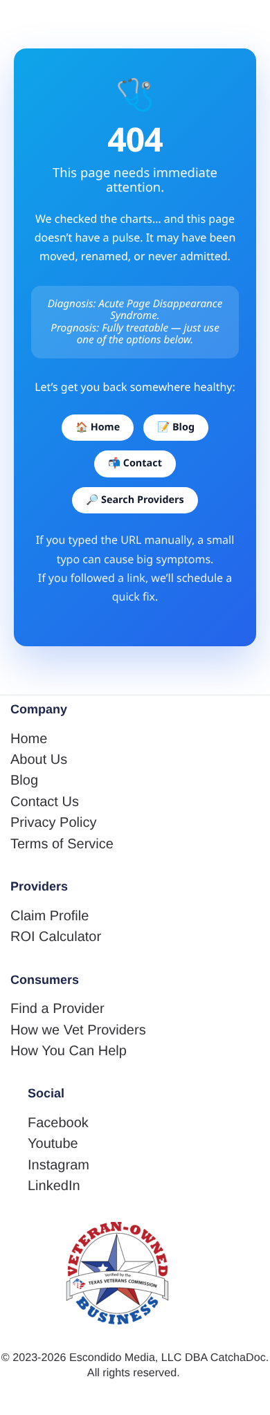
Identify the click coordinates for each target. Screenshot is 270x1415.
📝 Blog (176, 427)
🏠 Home (97, 427)
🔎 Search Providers (134, 499)
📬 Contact (135, 463)
